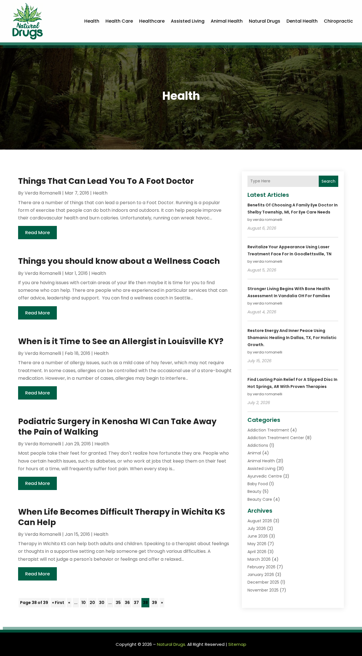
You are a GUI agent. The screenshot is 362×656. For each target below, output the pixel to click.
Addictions (257, 445)
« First (58, 602)
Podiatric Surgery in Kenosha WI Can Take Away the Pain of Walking (117, 426)
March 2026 (259, 559)
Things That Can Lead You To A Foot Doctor (106, 181)
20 (92, 602)
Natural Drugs (264, 21)
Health (91, 21)
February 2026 (261, 567)
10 (83, 602)
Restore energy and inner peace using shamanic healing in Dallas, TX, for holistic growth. (292, 338)
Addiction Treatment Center (275, 438)
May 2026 (256, 544)
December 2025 (263, 582)
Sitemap (237, 644)
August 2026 (259, 521)
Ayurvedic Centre (264, 476)
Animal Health (227, 21)
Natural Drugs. (171, 644)
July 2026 (256, 528)
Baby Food (257, 484)
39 (154, 602)
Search (328, 181)
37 (136, 602)
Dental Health (302, 21)
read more (37, 232)
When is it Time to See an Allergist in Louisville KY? (120, 341)
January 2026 (260, 574)
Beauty (254, 491)
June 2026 (257, 536)
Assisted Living (187, 21)
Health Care (119, 21)
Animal (254, 453)
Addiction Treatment (268, 430)
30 (101, 602)
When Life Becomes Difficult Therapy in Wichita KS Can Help (121, 517)
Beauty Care (259, 499)
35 (118, 602)
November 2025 (263, 590)
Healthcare (152, 21)
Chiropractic (338, 21)
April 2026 (256, 551)
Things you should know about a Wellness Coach (119, 261)
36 (127, 602)
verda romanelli (43, 193)
